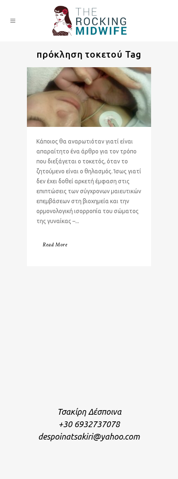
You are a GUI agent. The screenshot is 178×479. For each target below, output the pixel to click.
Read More (55, 245)
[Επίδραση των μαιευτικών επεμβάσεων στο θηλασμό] (89, 97)
